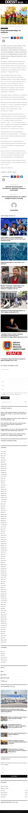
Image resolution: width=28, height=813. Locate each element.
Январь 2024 (3, 516)
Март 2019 (3, 638)
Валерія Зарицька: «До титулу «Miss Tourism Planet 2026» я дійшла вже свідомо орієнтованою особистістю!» (14, 429)
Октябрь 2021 (4, 573)
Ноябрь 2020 (3, 596)
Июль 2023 (3, 529)
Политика (3, 655)
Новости (2, 28)
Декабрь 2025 (4, 468)
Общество (6, 28)
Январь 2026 (3, 466)
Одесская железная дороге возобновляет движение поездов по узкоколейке (14, 188)
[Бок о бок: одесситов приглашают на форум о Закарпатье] (4, 735)
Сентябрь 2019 (4, 625)
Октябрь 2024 (4, 497)
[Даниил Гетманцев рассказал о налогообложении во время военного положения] (4, 742)
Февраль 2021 (4, 589)
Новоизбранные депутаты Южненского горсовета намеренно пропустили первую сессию (17, 726)
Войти (2, 671)
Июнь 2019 (3, 631)
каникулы (3, 172)
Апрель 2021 (3, 585)
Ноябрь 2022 (3, 545)
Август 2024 (3, 501)
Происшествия (4, 657)
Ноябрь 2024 (3, 495)
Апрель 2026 (3, 460)
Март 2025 (3, 487)
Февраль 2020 (4, 614)
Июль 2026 (3, 453)
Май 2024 (3, 508)
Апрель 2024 (3, 510)
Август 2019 (3, 627)
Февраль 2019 (4, 640)
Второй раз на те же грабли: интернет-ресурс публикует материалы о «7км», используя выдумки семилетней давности (13, 710)
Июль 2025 (3, 478)
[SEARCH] (25, 402)
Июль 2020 (3, 604)
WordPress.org (4, 681)
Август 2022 (3, 552)
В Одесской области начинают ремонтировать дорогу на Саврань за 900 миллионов (17, 750)
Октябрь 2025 (4, 472)
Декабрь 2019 (4, 619)
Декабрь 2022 (4, 543)
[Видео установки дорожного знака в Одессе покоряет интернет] (4, 718)
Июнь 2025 (3, 481)
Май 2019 (3, 633)
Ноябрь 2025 (3, 470)
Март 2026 (3, 462)
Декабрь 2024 (4, 493)
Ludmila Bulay (14, 210)
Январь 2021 (3, 591)
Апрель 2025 (3, 485)
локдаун (9, 172)
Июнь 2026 (3, 455)
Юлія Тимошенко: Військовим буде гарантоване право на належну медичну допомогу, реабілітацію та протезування (13, 424)
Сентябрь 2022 (4, 550)
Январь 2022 (3, 566)
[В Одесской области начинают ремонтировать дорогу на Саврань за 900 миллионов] (4, 751)
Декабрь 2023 (4, 518)
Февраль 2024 (4, 514)
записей (3, 674)
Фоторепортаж (4, 660)
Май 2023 (3, 533)
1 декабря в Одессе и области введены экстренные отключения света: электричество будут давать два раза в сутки (14, 335)
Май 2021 (3, 583)
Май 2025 (3, 483)
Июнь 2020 (3, 606)
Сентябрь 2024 (4, 499)
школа (14, 172)
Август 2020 (3, 602)
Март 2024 (3, 512)
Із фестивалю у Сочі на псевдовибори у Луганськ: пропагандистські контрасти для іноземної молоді (13, 239)
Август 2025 (3, 476)
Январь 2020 (3, 617)
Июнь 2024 (3, 506)
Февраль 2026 (4, 464)
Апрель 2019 (3, 635)
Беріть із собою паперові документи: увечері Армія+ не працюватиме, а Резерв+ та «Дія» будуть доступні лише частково (13, 414)
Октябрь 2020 (4, 598)
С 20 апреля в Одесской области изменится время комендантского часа (13, 359)
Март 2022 (3, 562)
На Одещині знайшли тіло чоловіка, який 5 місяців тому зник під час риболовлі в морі (14, 419)
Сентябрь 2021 (4, 575)
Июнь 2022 (3, 556)
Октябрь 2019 (4, 623)
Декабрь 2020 (4, 594)
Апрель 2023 (3, 535)
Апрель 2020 (3, 610)
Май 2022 (3, 558)
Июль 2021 (3, 579)
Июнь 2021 (3, 581)
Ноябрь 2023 (3, 520)
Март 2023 (3, 537)
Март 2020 (3, 612)
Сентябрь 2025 (4, 474)
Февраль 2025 (4, 489)
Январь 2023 (3, 541)
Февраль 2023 (4, 539)
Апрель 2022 (3, 560)
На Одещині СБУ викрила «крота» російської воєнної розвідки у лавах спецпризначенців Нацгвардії (13, 434)
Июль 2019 (3, 629)
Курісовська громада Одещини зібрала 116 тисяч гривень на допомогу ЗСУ (13, 311)
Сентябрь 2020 (4, 600)
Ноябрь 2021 (3, 571)
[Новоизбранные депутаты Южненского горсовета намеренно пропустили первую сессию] (4, 726)
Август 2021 (3, 577)
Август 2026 (3, 451)
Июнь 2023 (3, 531)
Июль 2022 (3, 554)
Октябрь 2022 (4, 548)
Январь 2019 (3, 642)
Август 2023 (3, 527)
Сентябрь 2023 (4, 524)
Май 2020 (3, 608)
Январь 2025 (3, 491)
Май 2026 (3, 457)
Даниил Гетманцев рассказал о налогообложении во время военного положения (17, 742)
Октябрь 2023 (4, 522)
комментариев (5, 678)
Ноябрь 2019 (3, 621)
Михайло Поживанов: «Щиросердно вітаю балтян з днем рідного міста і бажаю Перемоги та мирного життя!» (12, 287)
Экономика (3, 662)
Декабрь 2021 (4, 568)
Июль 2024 (3, 504)
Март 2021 (3, 587)
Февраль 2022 (4, 564)
